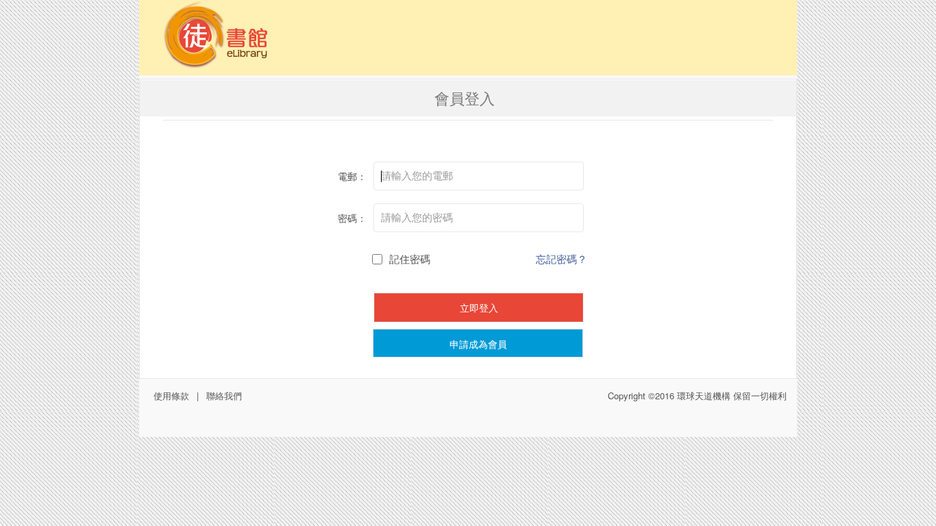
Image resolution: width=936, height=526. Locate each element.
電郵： (352, 176)
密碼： (352, 218)
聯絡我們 (224, 395)
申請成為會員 (478, 344)
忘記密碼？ (561, 258)
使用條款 (171, 395)
